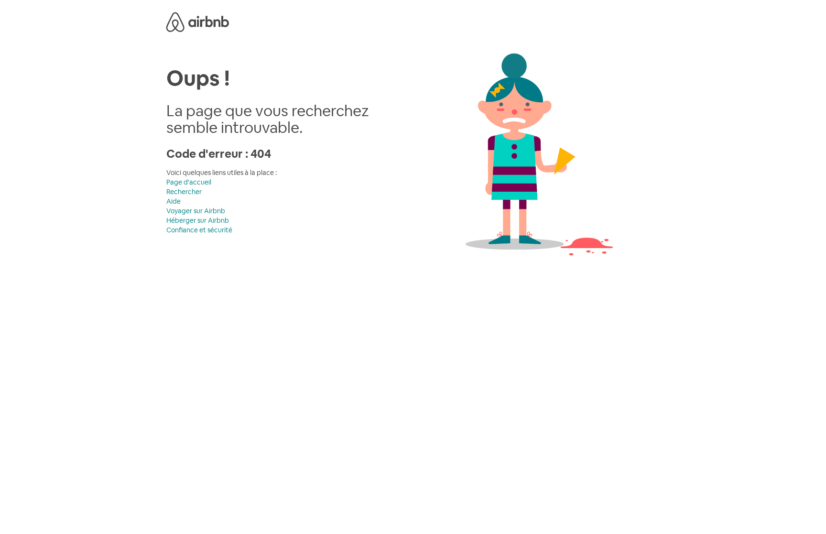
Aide (173, 201)
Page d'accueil (188, 182)
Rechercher (184, 191)
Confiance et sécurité (199, 230)
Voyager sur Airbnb (195, 211)
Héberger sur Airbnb (197, 220)
